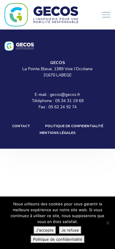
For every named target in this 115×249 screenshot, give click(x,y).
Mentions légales (57, 132)
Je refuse (70, 230)
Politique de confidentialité (74, 126)
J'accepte (45, 230)
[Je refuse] (108, 223)
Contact (21, 126)
